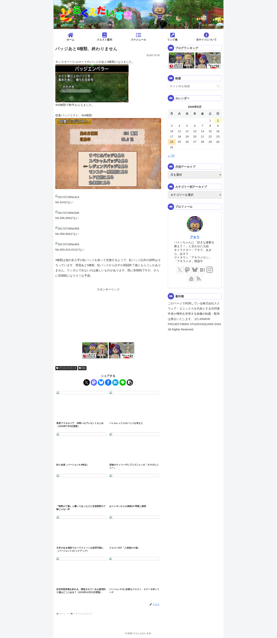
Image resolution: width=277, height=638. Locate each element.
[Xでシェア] (86, 382)
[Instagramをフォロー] (209, 269)
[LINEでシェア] (122, 382)
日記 (84, 368)
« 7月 (171, 155)
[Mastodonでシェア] (94, 382)
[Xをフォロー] (179, 269)
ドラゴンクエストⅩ (67, 368)
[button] (130, 382)
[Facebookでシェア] (108, 382)
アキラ (195, 237)
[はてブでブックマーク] (115, 382)
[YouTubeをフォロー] (191, 278)
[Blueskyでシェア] (101, 382)
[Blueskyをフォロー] (194, 269)
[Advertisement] (108, 314)
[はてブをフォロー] (202, 269)
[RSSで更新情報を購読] (198, 278)
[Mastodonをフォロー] (187, 269)
